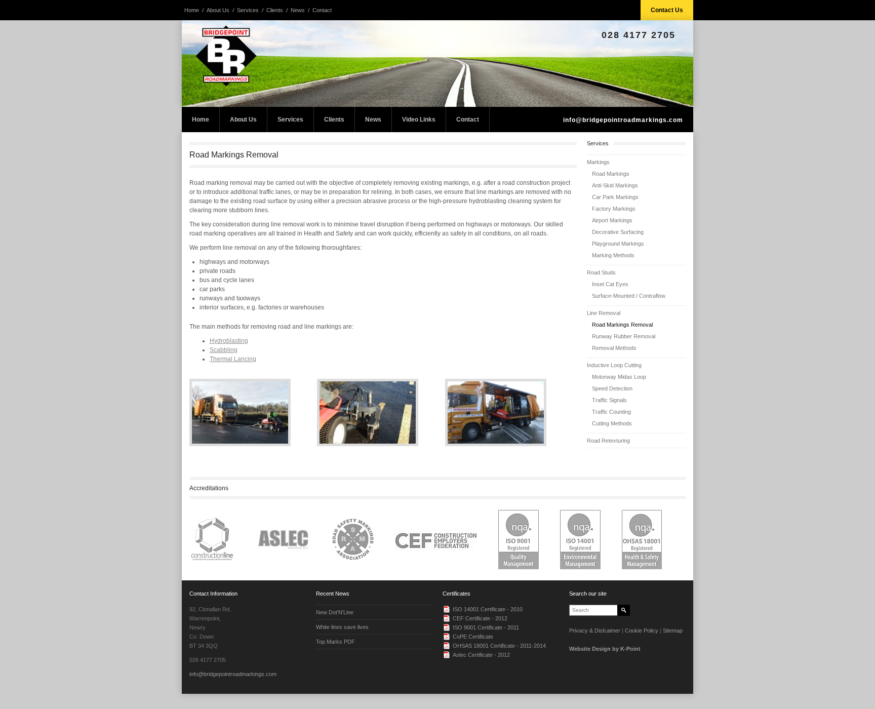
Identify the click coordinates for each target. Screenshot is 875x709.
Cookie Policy (641, 630)
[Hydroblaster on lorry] (509, 412)
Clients (274, 10)
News (298, 10)
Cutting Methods (612, 423)
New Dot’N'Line (334, 612)
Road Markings (610, 174)
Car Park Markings (615, 197)
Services (248, 10)
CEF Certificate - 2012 (480, 618)
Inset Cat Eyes (610, 284)
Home (191, 10)
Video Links (418, 119)
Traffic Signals (609, 400)
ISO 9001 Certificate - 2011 (486, 627)
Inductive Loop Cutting (614, 365)
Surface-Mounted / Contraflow (628, 296)
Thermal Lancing (233, 359)
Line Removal (603, 313)
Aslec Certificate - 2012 (481, 655)
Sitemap (673, 630)
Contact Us (667, 10)
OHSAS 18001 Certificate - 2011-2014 (499, 646)
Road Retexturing (608, 441)
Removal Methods (614, 348)
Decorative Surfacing (618, 232)
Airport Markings (612, 220)
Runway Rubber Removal (623, 336)
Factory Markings (613, 209)
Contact (322, 10)
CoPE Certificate (473, 637)
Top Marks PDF (335, 642)
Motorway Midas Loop (619, 377)
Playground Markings (618, 244)
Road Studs (601, 272)
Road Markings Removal (622, 325)
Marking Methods (613, 255)
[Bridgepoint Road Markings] (437, 63)
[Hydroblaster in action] (381, 412)
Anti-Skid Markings (615, 185)
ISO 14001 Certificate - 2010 (488, 609)
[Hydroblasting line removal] (253, 412)
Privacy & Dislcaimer (594, 630)
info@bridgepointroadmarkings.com (623, 120)
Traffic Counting (611, 412)
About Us (218, 10)
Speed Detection (612, 388)
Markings (598, 162)
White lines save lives (342, 627)
